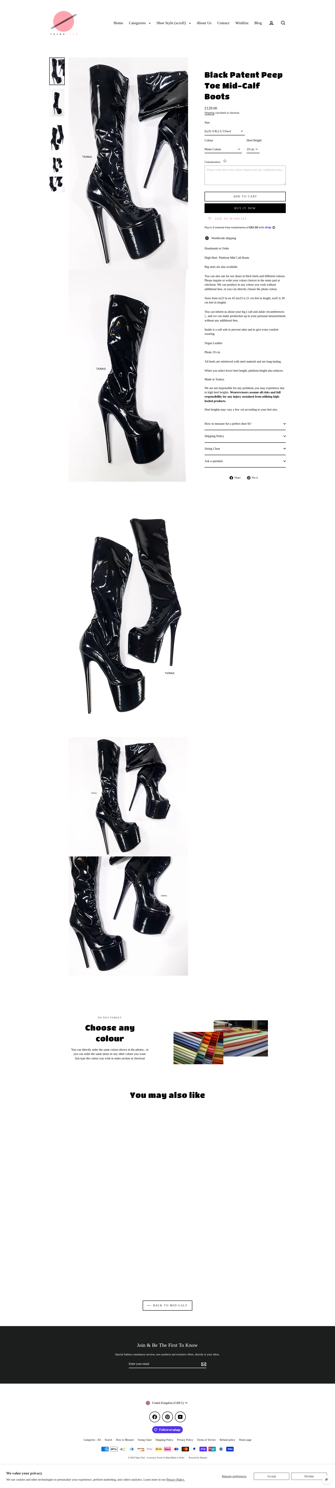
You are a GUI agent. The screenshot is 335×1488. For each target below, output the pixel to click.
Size (207, 122)
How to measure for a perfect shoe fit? (228, 423)
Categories (138, 23)
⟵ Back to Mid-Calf (167, 1305)
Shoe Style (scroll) (171, 23)
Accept (271, 1476)
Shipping (209, 112)
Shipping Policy (214, 436)
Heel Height (254, 140)
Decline (309, 1476)
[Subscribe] (203, 1364)
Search (108, 1439)
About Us (204, 23)
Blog (258, 23)
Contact (223, 23)
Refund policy (227, 1439)
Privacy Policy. (175, 1479)
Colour (209, 140)
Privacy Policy (185, 1439)
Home (118, 23)
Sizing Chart (212, 448)
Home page (245, 1439)
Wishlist (242, 23)
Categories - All (92, 1439)
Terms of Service (206, 1439)
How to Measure (125, 1439)
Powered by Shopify (198, 1457)
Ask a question (214, 461)
